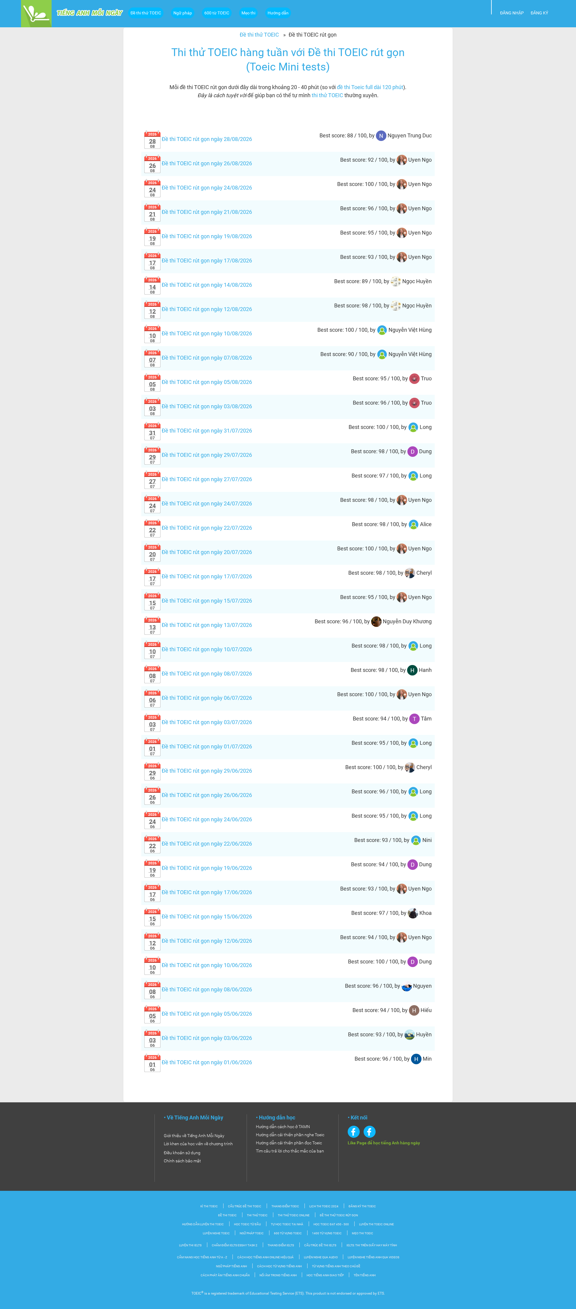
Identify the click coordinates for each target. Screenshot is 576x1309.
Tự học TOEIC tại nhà (287, 1224)
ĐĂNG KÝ (539, 12)
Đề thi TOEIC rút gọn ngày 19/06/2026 (200, 868)
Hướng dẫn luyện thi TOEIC (203, 1224)
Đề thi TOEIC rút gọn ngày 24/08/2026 (200, 187)
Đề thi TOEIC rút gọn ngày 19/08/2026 (200, 236)
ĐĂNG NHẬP (512, 12)
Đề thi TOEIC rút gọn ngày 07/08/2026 (200, 358)
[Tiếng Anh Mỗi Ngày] (36, 13)
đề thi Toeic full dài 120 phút (370, 87)
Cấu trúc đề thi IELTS (320, 1245)
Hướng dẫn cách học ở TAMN (283, 1126)
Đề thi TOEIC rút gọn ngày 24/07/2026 (200, 503)
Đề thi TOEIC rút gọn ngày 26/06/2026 (200, 795)
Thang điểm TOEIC (285, 1206)
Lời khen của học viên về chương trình (198, 1143)
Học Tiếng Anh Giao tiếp (325, 1275)
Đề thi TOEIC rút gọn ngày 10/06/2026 (200, 965)
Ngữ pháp (182, 12)
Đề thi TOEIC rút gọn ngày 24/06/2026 (200, 819)
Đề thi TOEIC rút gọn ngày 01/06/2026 (200, 1062)
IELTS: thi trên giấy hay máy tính (371, 1245)
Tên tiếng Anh (365, 1275)
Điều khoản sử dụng (182, 1152)
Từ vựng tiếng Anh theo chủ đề (336, 1266)
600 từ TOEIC (216, 12)
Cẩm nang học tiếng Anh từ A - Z (202, 1257)
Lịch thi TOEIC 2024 (323, 1206)
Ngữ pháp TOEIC (252, 1233)
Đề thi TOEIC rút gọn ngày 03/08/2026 (200, 406)
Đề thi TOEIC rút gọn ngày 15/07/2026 (200, 601)
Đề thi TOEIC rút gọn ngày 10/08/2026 (200, 333)
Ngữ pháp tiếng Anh (231, 1266)
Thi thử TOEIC (257, 1215)
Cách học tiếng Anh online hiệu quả (265, 1257)
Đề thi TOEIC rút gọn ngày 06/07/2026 (200, 698)
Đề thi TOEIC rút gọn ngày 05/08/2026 (200, 382)
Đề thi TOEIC (227, 1215)
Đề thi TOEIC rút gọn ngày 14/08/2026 (200, 285)
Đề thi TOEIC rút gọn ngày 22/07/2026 (200, 528)
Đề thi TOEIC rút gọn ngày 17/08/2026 (200, 260)
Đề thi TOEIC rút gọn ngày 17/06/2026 (200, 892)
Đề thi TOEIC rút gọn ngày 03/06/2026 (200, 1038)
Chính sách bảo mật (182, 1160)
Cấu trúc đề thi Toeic (244, 1206)
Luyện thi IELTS (190, 1245)
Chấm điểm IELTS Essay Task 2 (234, 1245)
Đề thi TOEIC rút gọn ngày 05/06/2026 (200, 1014)
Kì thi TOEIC (209, 1206)
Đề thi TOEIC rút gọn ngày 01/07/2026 (200, 746)
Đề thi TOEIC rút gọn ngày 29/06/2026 (200, 771)
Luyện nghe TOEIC (216, 1233)
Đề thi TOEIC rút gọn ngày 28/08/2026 (200, 139)
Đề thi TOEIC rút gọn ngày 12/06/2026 (200, 941)
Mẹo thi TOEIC (362, 1233)
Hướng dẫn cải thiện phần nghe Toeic (290, 1134)
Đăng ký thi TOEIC (362, 1206)
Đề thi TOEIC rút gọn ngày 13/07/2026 (200, 625)
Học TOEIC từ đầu (247, 1224)
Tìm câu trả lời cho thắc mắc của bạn (290, 1151)
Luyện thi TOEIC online (376, 1224)
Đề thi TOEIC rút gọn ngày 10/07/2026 (200, 649)
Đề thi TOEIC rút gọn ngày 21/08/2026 (200, 212)
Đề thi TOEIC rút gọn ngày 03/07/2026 (200, 722)
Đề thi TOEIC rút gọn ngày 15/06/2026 (200, 916)
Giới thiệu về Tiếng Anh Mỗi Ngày (194, 1135)
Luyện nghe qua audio (321, 1257)
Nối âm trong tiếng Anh (278, 1275)
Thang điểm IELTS (281, 1245)
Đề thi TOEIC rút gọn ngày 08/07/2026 (200, 673)
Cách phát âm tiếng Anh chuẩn (225, 1275)
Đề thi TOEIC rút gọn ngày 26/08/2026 (200, 163)
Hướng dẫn (278, 12)
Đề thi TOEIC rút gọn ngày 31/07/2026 (200, 430)
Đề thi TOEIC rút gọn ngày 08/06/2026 (200, 989)
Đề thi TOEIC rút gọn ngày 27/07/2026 (200, 479)
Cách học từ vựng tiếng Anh (279, 1266)
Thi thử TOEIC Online (294, 1215)
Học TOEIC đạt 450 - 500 (331, 1224)
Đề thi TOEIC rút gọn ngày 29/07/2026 (200, 455)
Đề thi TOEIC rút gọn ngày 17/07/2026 (200, 576)
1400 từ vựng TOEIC (327, 1233)
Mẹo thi (248, 12)
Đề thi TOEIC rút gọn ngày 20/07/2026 (200, 552)
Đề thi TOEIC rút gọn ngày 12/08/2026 (200, 309)
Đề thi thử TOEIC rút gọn (339, 1215)
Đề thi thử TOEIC (145, 12)
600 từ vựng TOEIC (288, 1233)
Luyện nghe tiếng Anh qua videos (373, 1257)
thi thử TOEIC (327, 95)
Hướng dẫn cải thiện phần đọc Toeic (289, 1142)
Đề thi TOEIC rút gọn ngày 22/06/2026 (200, 843)
